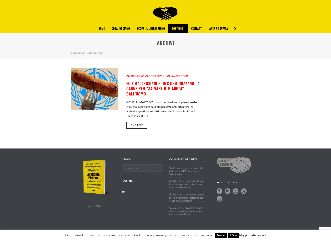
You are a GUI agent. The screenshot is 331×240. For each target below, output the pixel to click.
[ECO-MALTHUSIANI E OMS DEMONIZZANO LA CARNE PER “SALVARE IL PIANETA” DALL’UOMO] (94, 88)
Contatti (196, 28)
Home (101, 28)
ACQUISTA (94, 205)
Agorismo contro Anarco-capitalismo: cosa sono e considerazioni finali (186, 210)
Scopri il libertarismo (151, 28)
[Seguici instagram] (235, 191)
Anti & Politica (153, 75)
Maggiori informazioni (252, 235)
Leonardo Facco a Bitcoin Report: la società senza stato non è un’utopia (186, 184)
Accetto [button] (221, 235)
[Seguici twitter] (244, 191)
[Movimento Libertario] (165, 12)
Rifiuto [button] (233, 235)
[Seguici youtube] (219, 199)
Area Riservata (218, 28)
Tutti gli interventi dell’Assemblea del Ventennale (185, 171)
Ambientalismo (135, 75)
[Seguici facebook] (219, 191)
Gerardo (177, 181)
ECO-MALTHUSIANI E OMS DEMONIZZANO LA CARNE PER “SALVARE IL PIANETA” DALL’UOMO (163, 88)
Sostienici (178, 28)
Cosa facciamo (121, 28)
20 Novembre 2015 (177, 75)
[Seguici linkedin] (227, 191)
